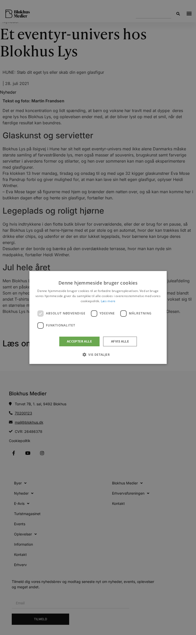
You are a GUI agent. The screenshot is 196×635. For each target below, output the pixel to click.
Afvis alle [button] (120, 341)
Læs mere (108, 301)
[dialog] (98, 317)
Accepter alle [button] (79, 341)
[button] (98, 354)
